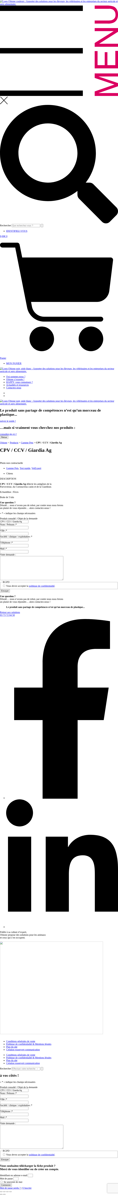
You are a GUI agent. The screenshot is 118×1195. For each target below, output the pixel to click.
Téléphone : (6, 1111)
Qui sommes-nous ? (15, 376)
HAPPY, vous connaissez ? (19, 382)
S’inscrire (26, 1188)
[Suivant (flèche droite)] (4, 1194)
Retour (4, 437)
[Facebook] (62, 798)
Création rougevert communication (23, 1049)
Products (14, 442)
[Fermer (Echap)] (10, 1191)
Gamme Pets (27, 442)
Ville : (3, 1099)
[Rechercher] (42, 225)
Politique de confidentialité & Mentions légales (28, 1044)
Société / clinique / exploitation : (16, 1105)
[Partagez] (7, 1191)
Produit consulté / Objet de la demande (18, 1087)
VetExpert (36, 468)
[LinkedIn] (62, 927)
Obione (3, 442)
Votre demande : (8, 1123)
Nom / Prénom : (8, 1093)
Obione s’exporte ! (15, 379)
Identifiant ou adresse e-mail (13, 1175)
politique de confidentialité (42, 1154)
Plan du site (11, 1047)
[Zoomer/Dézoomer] (1, 1191)
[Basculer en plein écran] (4, 1191)
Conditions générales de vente (20, 1041)
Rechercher (6, 225)
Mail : (3, 1117)
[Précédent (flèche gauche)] (1, 1194)
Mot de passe (6, 1178)
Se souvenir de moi (12, 1182)
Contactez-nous (13, 387)
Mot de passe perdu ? (10, 1188)
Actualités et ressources (17, 385)
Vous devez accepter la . (30, 1154)
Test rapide (25, 468)
